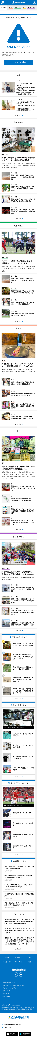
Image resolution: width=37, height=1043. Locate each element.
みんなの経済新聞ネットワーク (18, 1017)
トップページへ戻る (18, 62)
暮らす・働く (31, 7)
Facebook (16, 974)
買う (24, 7)
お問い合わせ (6, 991)
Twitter (21, 974)
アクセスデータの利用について (11, 988)
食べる (11, 7)
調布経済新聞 (18, 2)
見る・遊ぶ (18, 7)
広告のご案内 (6, 993)
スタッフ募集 (6, 996)
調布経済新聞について (9, 982)
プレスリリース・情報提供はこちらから (14, 985)
